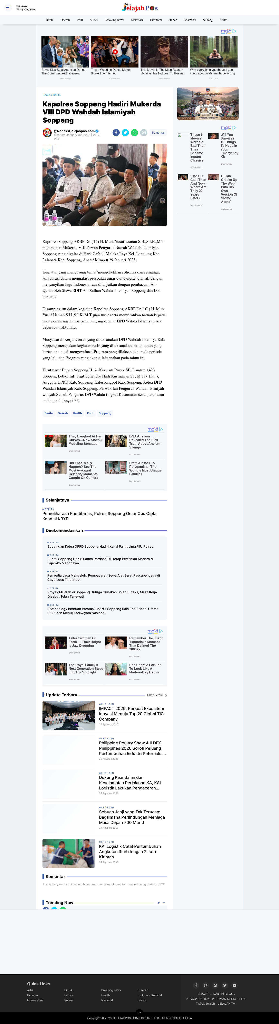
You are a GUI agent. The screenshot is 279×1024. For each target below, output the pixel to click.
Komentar (158, 132)
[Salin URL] (143, 132)
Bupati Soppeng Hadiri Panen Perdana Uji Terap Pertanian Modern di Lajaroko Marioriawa (100, 561)
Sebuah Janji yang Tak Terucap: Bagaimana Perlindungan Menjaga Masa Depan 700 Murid (132, 817)
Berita (50, 20)
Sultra (223, 20)
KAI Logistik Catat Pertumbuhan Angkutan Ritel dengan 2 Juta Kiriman (130, 851)
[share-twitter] (125, 132)
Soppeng (105, 413)
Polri (80, 20)
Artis (30, 990)
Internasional (35, 1000)
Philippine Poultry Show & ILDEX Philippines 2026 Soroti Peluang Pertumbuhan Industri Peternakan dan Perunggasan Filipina (132, 748)
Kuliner (68, 1000)
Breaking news (114, 20)
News (142, 1000)
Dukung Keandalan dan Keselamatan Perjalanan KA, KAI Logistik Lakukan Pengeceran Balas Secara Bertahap (130, 783)
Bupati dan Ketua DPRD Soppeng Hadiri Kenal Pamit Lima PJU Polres (100, 546)
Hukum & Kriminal (150, 995)
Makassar (137, 20)
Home (46, 95)
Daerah (65, 20)
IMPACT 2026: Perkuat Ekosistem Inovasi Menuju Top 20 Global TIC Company (131, 714)
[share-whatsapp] (134, 132)
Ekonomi (156, 20)
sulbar (173, 20)
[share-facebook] (116, 132)
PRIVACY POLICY (197, 999)
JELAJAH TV (226, 1003)
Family (68, 995)
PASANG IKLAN (222, 994)
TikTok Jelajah (205, 1003)
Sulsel (94, 20)
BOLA (68, 990)
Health (77, 413)
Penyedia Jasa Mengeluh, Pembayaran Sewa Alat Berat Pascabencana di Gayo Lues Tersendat (103, 577)
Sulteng (208, 20)
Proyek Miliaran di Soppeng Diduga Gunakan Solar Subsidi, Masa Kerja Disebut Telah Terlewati (102, 594)
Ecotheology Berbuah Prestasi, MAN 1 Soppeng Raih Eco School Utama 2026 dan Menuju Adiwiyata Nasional (102, 611)
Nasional (107, 1000)
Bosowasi (190, 20)
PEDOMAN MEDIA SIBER (228, 999)
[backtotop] (139, 1013)
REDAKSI (203, 994)
